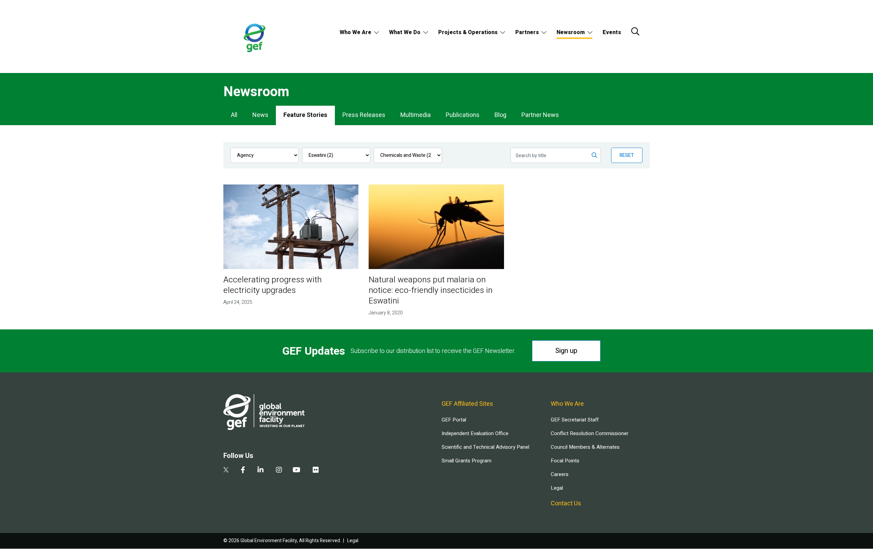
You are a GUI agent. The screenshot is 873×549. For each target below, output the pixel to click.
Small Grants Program (466, 460)
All (234, 115)
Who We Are (355, 32)
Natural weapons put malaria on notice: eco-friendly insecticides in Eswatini (430, 290)
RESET (627, 155)
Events (612, 32)
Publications (462, 115)
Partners (527, 32)
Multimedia (415, 115)
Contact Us (566, 503)
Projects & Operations (468, 32)
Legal (557, 488)
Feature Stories (305, 115)
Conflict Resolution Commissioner (589, 433)
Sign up (566, 351)
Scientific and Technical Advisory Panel (485, 447)
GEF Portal (454, 420)
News (260, 115)
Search (635, 31)
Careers (559, 474)
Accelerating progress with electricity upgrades (272, 285)
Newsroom (571, 32)
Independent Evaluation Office (475, 433)
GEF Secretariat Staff (574, 420)
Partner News (540, 115)
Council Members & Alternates (585, 447)
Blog (500, 115)
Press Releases (363, 115)
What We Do (404, 32)
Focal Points (565, 460)
